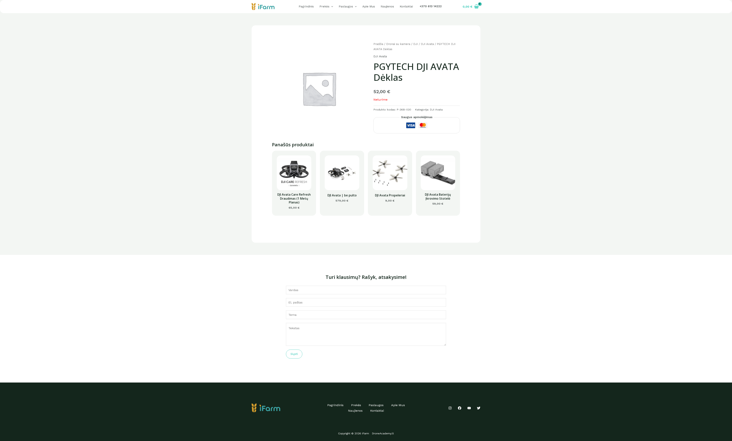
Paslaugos (346, 6)
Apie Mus (368, 6)
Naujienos (387, 6)
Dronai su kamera (398, 44)
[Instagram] (450, 408)
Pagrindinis (306, 6)
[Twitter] (478, 408)
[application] (331, 6)
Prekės (324, 6)
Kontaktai (406, 6)
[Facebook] (459, 408)
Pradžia (378, 44)
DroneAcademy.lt (383, 433)
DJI (415, 44)
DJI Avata (427, 44)
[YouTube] (469, 408)
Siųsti (294, 354)
